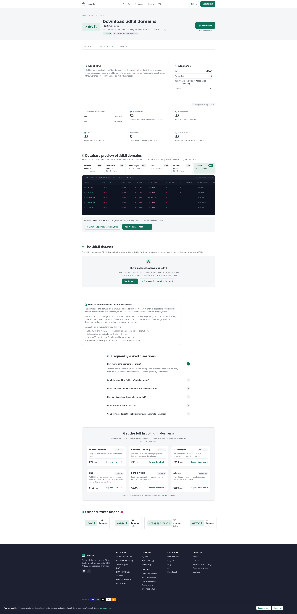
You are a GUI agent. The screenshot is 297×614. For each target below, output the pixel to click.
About (195, 556)
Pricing (151, 4)
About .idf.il (89, 46)
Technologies (122, 564)
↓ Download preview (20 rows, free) (102, 227)
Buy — (137, 227)
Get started (208, 4)
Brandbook (172, 572)
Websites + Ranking (124, 560)
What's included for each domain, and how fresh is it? (132, 388)
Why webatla (173, 556)
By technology (148, 560)
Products (126, 4)
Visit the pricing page (166, 495)
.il (96, 16)
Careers (196, 560)
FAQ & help (172, 560)
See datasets (130, 281)
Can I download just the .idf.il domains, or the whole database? (136, 413)
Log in (194, 4)
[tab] (92, 168)
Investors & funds (149, 589)
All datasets (121, 583)
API (168, 568)
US (166, 187)
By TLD (145, 556)
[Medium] (89, 571)
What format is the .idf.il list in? (122, 405)
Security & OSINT (149, 577)
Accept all (278, 608)
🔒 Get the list (205, 25)
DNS (118, 568)
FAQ (159, 4)
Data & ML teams (149, 573)
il (116, 187)
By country (146, 564)
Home (84, 16)
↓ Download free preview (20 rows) (157, 281)
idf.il (105, 187)
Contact (196, 572)
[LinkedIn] (84, 571)
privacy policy (105, 608)
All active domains (124, 556)
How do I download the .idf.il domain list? (126, 397)
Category (139, 4)
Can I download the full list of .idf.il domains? (128, 380)
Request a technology (202, 564)
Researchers (147, 585)
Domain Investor (123, 579)
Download (122, 46)
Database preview (105, 46)
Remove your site (200, 568)
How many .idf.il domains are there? (124, 364)
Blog (169, 564)
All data (119, 575)
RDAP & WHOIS (123, 572)
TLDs (91, 16)
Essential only (263, 608)
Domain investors (149, 581)
